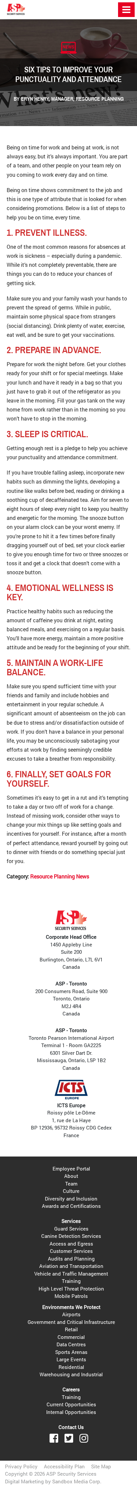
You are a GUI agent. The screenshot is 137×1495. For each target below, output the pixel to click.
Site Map (101, 1466)
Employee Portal (71, 1168)
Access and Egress (71, 1243)
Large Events (71, 1359)
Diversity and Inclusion (71, 1198)
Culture (71, 1191)
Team (71, 1183)
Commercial (71, 1337)
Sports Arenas (71, 1352)
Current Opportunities (71, 1404)
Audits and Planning (71, 1258)
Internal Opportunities (71, 1412)
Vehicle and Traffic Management (71, 1273)
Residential (71, 1367)
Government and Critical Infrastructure (71, 1322)
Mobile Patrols (71, 1296)
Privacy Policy (21, 1466)
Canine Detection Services (71, 1236)
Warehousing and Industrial (71, 1374)
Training (71, 1281)
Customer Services (71, 1251)
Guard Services (71, 1228)
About (71, 1176)
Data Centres (71, 1344)
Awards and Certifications (71, 1206)
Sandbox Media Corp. (76, 1481)
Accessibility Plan (64, 1466)
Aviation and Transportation (71, 1266)
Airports (71, 1314)
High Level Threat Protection (71, 1288)
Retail (71, 1329)
